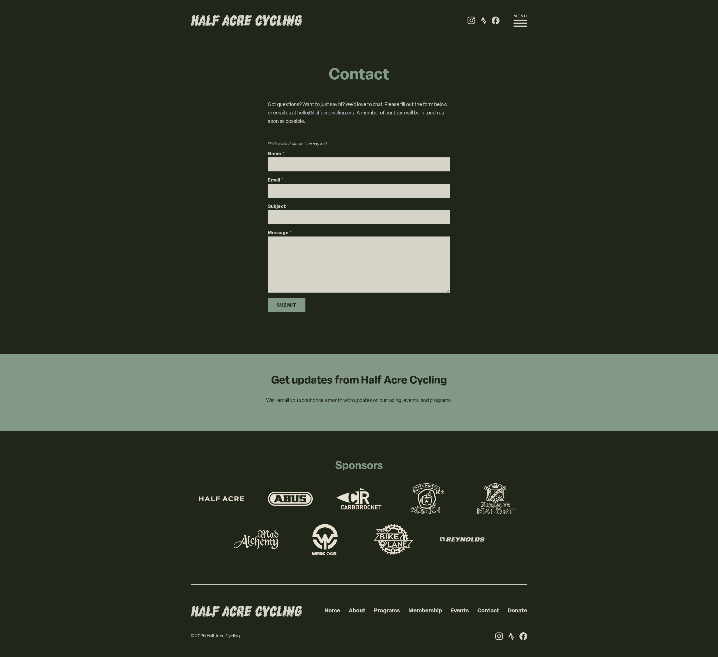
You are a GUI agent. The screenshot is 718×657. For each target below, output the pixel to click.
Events (459, 611)
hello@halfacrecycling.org (325, 113)
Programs (387, 611)
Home (332, 611)
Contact (488, 611)
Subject (278, 207)
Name (276, 154)
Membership (425, 611)
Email (276, 180)
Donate (517, 611)
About (357, 611)
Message (280, 233)
